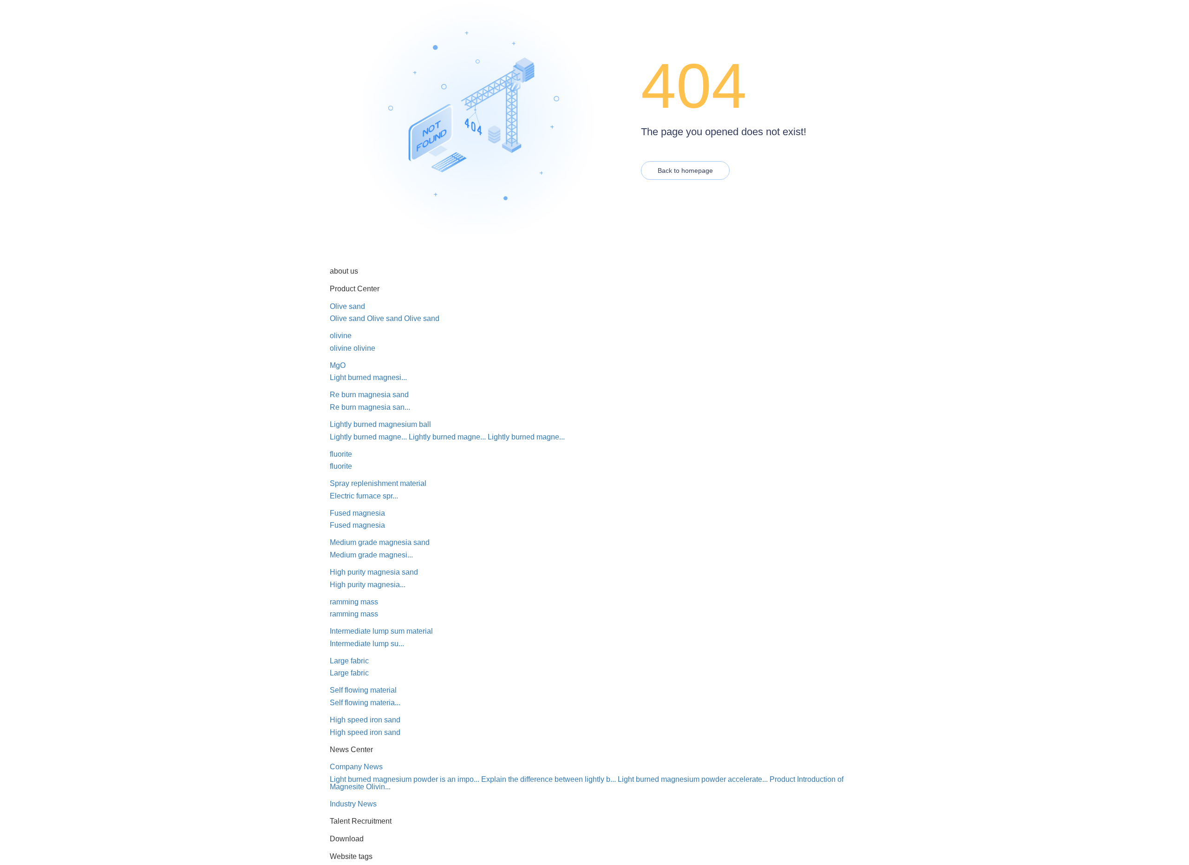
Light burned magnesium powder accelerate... (693, 779)
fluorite (341, 454)
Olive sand (347, 306)
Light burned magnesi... (368, 377)
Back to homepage (685, 170)
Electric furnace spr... (364, 496)
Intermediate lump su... (367, 644)
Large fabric (349, 661)
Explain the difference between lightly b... (548, 779)
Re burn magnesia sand (369, 395)
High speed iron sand (365, 720)
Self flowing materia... (365, 703)
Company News (356, 767)
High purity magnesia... (367, 585)
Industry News (353, 804)
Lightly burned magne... (368, 437)
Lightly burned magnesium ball (380, 424)
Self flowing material (363, 690)
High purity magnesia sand (374, 572)
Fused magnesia (357, 513)
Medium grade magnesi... (371, 555)
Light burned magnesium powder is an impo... (404, 779)
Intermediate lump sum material (381, 631)
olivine (341, 336)
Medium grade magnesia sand (380, 542)
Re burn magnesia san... (370, 407)
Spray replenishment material (378, 483)
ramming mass (354, 602)
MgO (338, 365)
